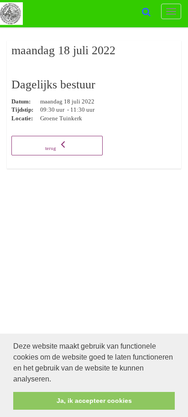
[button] (54, 379)
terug (51, 148)
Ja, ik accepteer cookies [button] (94, 400)
